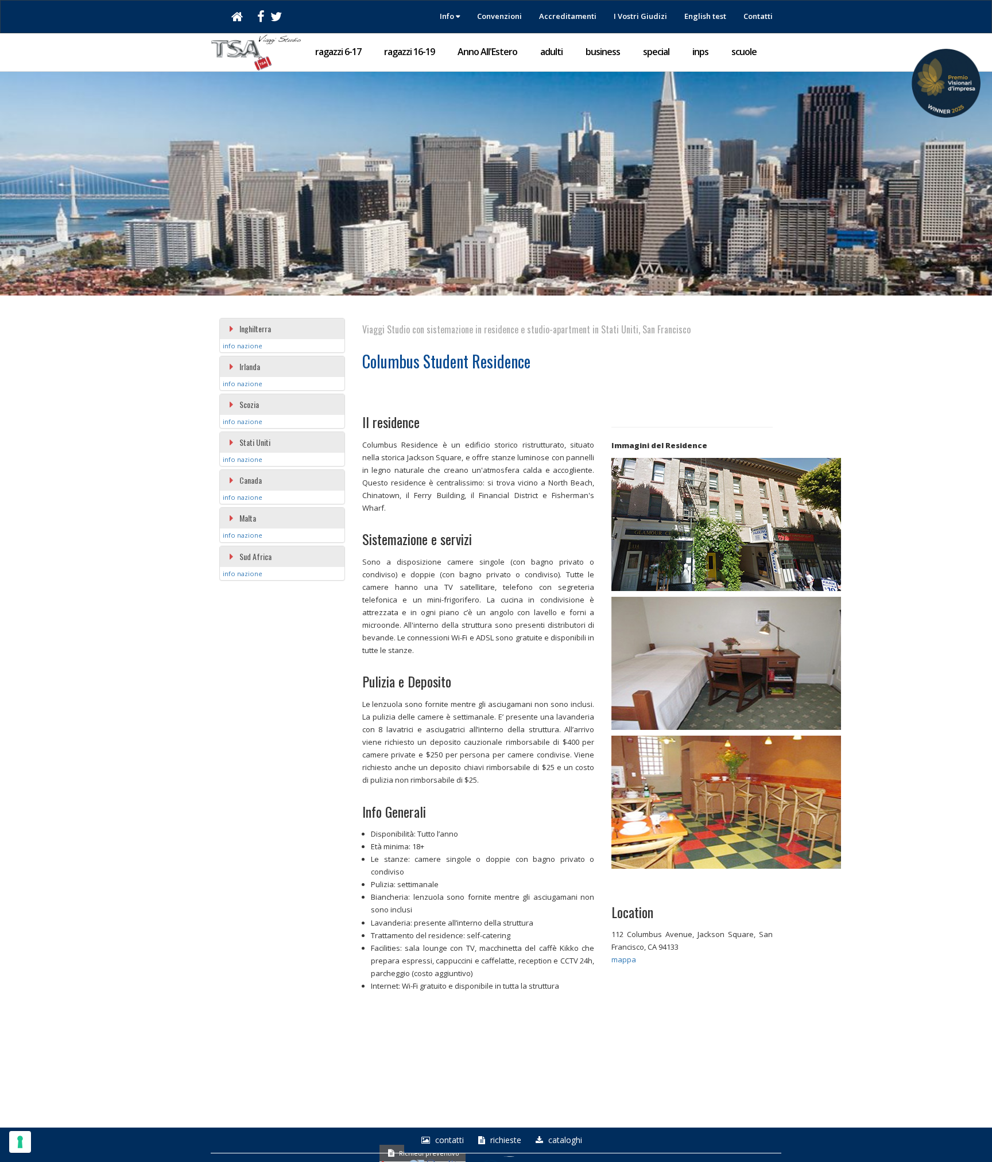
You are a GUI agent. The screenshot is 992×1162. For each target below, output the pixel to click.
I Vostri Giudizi (640, 16)
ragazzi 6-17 (338, 51)
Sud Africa (255, 556)
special (656, 51)
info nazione (242, 345)
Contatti (758, 16)
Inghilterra (255, 328)
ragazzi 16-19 (409, 51)
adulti (551, 51)
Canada (250, 480)
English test (705, 16)
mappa (623, 959)
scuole (744, 51)
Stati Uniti (254, 442)
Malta (247, 518)
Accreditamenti (567, 16)
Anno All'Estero (487, 51)
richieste (504, 1139)
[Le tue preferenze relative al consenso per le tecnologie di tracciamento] (20, 1142)
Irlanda (249, 366)
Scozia (249, 404)
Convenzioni (499, 16)
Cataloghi (564, 1139)
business (603, 51)
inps (700, 51)
